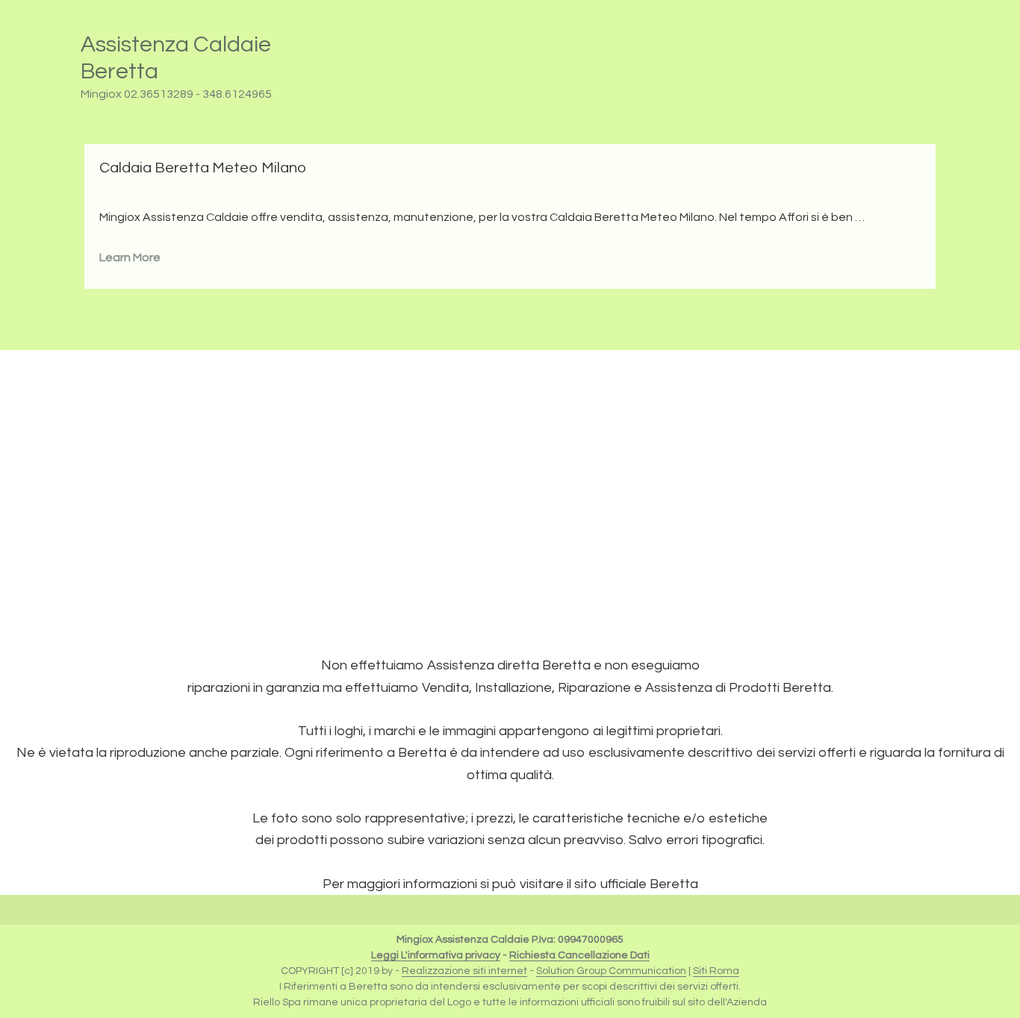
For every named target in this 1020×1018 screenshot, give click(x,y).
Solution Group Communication (611, 971)
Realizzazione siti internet (464, 971)
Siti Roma (716, 971)
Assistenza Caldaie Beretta (176, 58)
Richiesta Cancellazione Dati (579, 955)
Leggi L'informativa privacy (435, 955)
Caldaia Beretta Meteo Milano (202, 167)
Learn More (130, 257)
